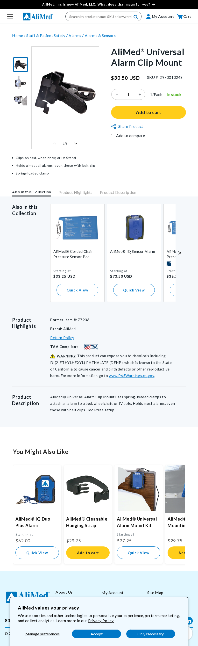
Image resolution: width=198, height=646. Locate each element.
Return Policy (62, 337)
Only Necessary (150, 633)
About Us (64, 592)
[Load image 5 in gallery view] (20, 82)
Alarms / (77, 35)
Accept (97, 633)
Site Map (155, 592)
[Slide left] (54, 143)
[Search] (136, 17)
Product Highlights (75, 192)
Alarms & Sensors (100, 35)
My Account (112, 592)
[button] (10, 16)
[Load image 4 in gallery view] (20, 64)
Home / (19, 35)
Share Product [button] (130, 126)
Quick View (77, 290)
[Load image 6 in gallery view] (20, 100)
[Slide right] (76, 143)
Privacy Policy (101, 620)
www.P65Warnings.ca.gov (131, 375)
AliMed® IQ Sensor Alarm (132, 251)
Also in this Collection (31, 191)
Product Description (118, 192)
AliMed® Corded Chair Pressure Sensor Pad (73, 254)
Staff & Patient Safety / (47, 35)
